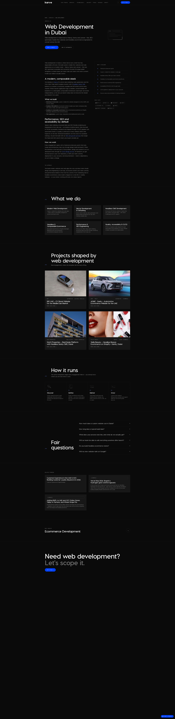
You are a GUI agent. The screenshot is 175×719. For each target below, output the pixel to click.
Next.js (56, 82)
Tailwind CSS (100, 105)
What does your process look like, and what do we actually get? (104, 435)
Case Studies (64, 2)
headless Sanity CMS (79, 84)
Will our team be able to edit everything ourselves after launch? (104, 440)
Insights (89, 2)
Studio (94, 2)
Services (71, 2)
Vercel (116, 105)
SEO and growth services (73, 136)
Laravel (109, 105)
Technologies (80, 2)
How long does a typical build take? (104, 429)
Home (46, 17)
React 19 (106, 102)
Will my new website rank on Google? (104, 451)
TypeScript (115, 102)
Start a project (52, 47)
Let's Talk (125, 2)
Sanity (122, 102)
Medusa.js (111, 108)
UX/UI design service (68, 151)
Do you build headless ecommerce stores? (104, 446)
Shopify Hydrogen (101, 108)
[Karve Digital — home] (48, 2)
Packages (100, 2)
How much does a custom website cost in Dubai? (104, 423)
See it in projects (67, 47)
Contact (106, 2)
